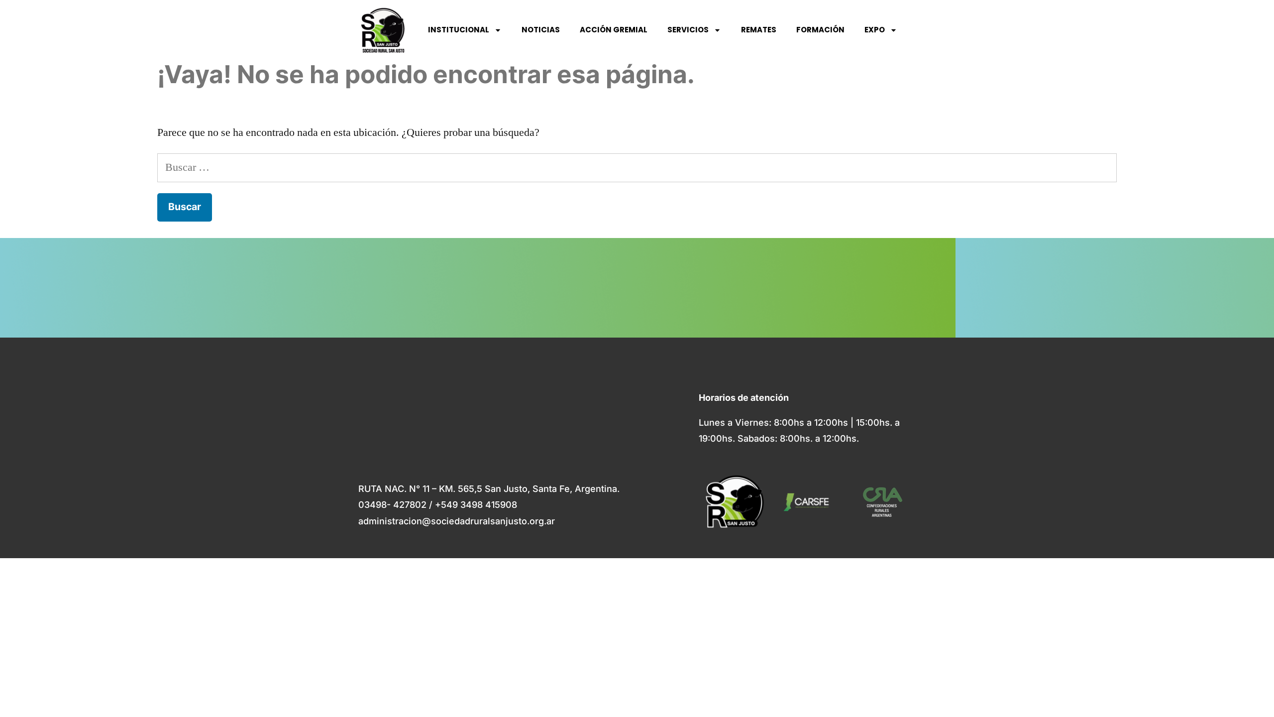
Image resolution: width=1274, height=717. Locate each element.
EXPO (874, 29)
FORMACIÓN (820, 29)
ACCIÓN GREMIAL (613, 29)
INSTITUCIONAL (458, 29)
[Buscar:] (637, 167)
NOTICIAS (541, 29)
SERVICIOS (688, 29)
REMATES (758, 29)
